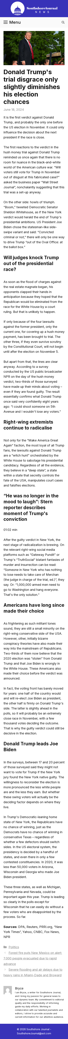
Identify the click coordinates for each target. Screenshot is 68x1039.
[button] (63, 22)
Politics (14, 947)
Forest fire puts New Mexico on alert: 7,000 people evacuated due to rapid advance (32, 958)
